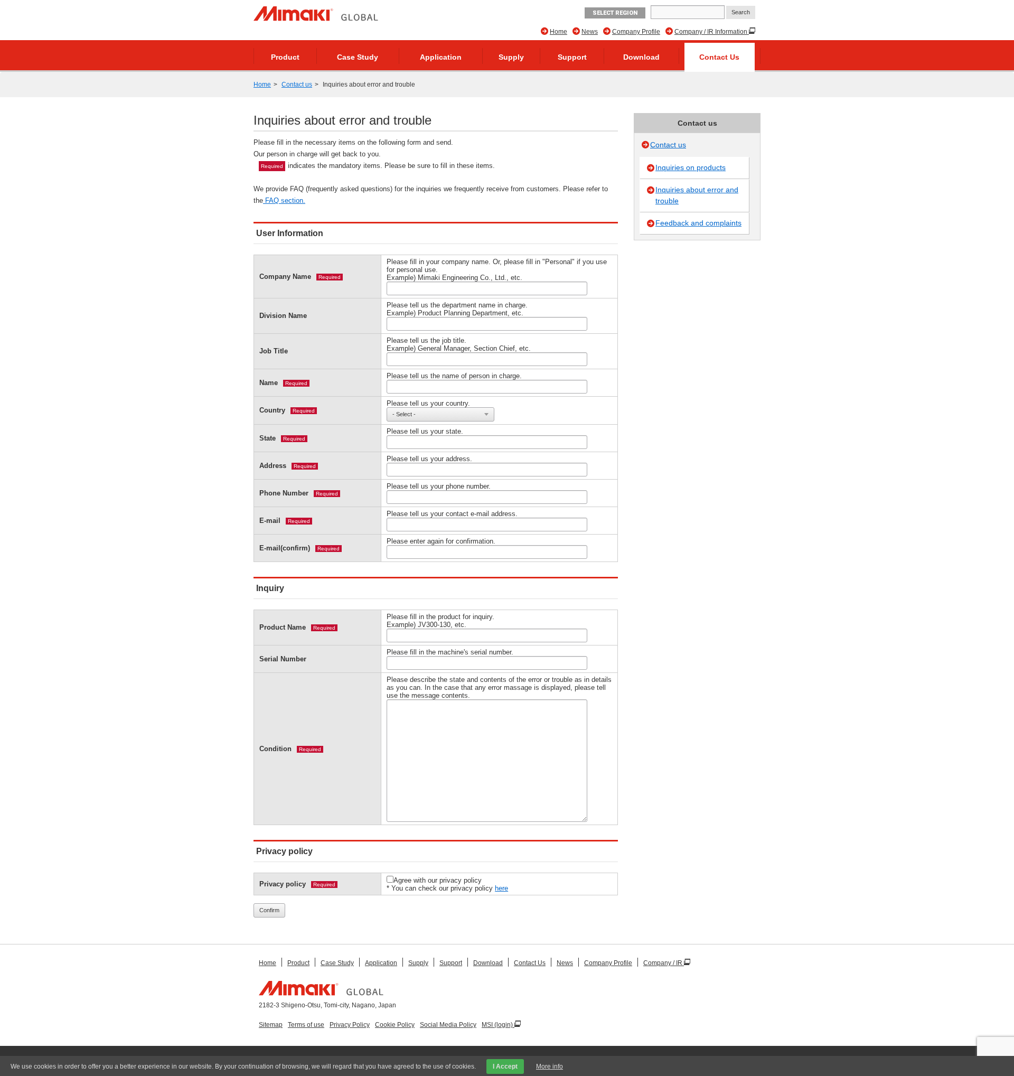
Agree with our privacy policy (437, 880)
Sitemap (271, 1024)
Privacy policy (282, 884)
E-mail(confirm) (284, 548)
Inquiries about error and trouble (696, 195)
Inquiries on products (690, 167)
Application (441, 57)
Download (641, 57)
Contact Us (719, 57)
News (589, 31)
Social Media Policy (448, 1024)
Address (272, 466)
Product (285, 57)
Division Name (283, 316)
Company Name (285, 276)
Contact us (296, 84)
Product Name (282, 627)
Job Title (273, 351)
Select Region (615, 13)
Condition (275, 749)
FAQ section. (284, 200)
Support (572, 57)
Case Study (357, 57)
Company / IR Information (711, 31)
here (501, 888)
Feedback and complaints (698, 223)
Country (272, 410)
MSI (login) (498, 1024)
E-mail (269, 521)
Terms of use (306, 1024)
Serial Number (282, 659)
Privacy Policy (350, 1024)
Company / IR (663, 963)
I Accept (505, 1066)
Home (558, 31)
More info (549, 1066)
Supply (511, 57)
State (267, 438)
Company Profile (636, 31)
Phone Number (283, 493)
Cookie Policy (395, 1024)
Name (268, 383)
